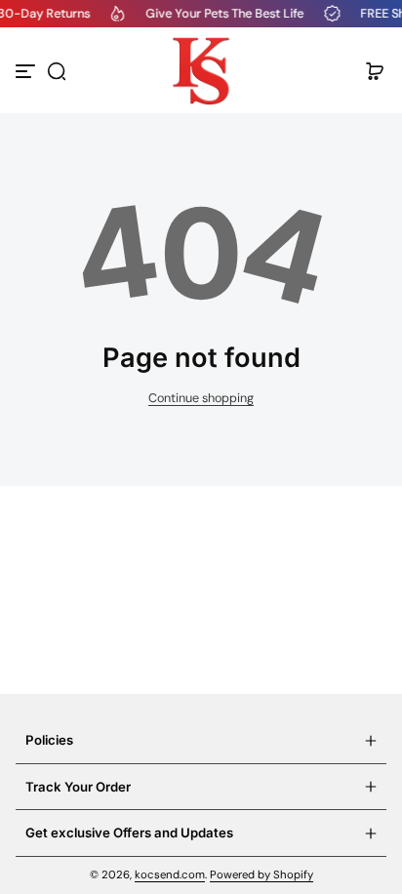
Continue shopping (201, 398)
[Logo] (201, 71)
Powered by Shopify (261, 875)
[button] (56, 71)
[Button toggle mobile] (27, 71)
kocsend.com (170, 875)
